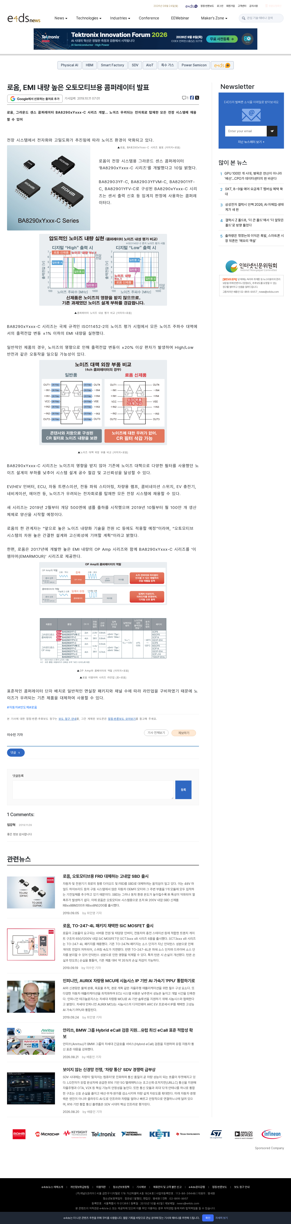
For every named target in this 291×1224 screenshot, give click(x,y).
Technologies (87, 18)
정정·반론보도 (207, 5)
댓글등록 (18, 776)
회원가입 (230, 5)
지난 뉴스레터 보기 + (251, 142)
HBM (89, 65)
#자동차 (12, 707)
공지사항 (253, 5)
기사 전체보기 (156, 733)
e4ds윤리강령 (197, 1187)
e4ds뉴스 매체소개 (52, 1187)
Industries (118, 18)
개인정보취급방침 (79, 1187)
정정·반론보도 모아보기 (122, 718)
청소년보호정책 (121, 1187)
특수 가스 (167, 65)
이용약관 (101, 1187)
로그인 (220, 5)
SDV (135, 65)
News (59, 18)
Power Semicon (194, 65)
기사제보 (141, 1187)
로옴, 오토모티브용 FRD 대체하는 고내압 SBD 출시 (105, 876)
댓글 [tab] (15, 753)
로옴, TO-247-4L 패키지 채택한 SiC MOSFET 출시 (108, 925)
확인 (208, 1218)
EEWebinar (180, 18)
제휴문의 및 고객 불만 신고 (167, 1187)
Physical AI (69, 65)
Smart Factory (112, 65)
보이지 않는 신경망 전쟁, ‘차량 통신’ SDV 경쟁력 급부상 (109, 1069)
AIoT (150, 65)
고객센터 (242, 5)
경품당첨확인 (274, 5)
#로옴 (33, 707)
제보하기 (183, 733)
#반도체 (23, 707)
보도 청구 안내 (67, 718)
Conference (149, 18)
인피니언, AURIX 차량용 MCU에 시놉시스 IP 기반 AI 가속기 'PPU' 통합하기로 (129, 980)
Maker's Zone (212, 18)
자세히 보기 (221, 1218)
